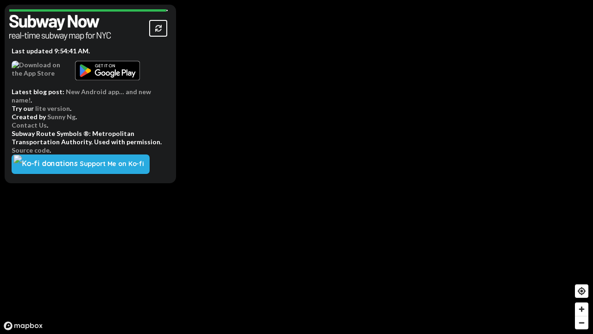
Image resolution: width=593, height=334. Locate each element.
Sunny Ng (61, 117)
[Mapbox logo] (23, 326)
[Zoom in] (581, 309)
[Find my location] (581, 291)
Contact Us (29, 125)
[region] (296, 167)
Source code (31, 150)
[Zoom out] (581, 322)
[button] (158, 28)
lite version (52, 108)
